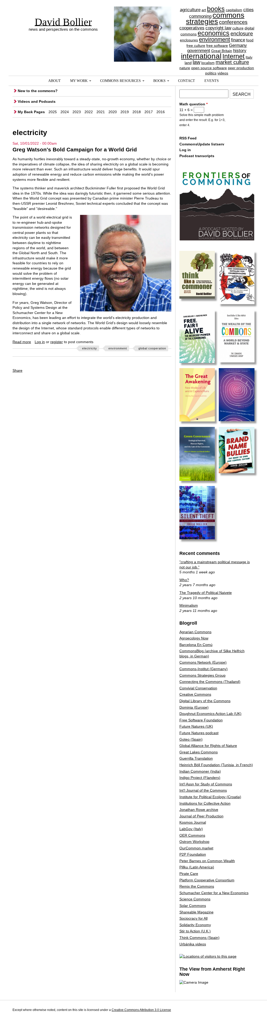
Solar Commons (192, 906)
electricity (89, 348)
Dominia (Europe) (194, 707)
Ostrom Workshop (194, 842)
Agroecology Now (193, 638)
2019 (124, 112)
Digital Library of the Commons (204, 701)
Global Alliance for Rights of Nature (208, 746)
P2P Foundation (192, 854)
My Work (79, 81)
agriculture (190, 9)
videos (222, 73)
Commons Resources (120, 81)
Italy (249, 57)
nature (184, 68)
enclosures (189, 40)
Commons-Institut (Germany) (203, 669)
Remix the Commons (196, 886)
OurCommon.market (196, 848)
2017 (148, 112)
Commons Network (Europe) (203, 662)
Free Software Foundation (201, 720)
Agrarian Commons (195, 632)
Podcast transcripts (196, 156)
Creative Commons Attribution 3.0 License (141, 1010)
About (54, 81)
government (198, 50)
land (188, 63)
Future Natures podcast (199, 733)
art (204, 10)
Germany (238, 45)
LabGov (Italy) (191, 829)
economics (213, 33)
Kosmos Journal (192, 822)
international (201, 56)
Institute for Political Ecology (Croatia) (210, 797)
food (249, 40)
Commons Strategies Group (202, 675)
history (239, 50)
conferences (233, 22)
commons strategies (215, 18)
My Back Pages (31, 112)
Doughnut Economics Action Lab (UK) (210, 714)
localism (208, 63)
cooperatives (191, 27)
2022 (88, 112)
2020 (112, 112)
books (216, 8)
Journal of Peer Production (201, 816)
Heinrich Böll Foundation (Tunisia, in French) (216, 765)
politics (210, 73)
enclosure (241, 33)
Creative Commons (195, 694)
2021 (100, 112)
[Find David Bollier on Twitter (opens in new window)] (249, 1010)
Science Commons (194, 899)
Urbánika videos (192, 944)
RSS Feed (188, 138)
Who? (184, 580)
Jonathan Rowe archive (198, 810)
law (196, 62)
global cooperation (152, 348)
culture (238, 28)
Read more (22, 342)
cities (248, 9)
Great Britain (221, 51)
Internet (233, 56)
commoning (200, 16)
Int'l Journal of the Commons (203, 790)
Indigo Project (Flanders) (199, 778)
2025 (52, 112)
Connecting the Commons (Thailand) (209, 682)
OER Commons (192, 835)
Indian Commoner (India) (200, 771)
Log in (40, 342)
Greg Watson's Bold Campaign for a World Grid (75, 149)
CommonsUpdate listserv (201, 144)
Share (17, 370)
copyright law (218, 27)
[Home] (142, 25)
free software (217, 45)
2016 (160, 112)
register (56, 342)
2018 (136, 112)
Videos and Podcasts (37, 101)
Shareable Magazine (196, 912)
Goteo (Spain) (191, 739)
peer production (241, 68)
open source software (209, 68)
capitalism (234, 10)
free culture (195, 45)
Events (211, 81)
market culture (232, 62)
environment (214, 39)
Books (159, 81)
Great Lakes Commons (198, 752)
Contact (186, 81)
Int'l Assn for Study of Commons (205, 784)
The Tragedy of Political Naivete (205, 593)
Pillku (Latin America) (196, 867)
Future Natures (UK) (196, 726)
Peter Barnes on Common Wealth (207, 861)
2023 (76, 112)
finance (238, 39)
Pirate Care (188, 874)
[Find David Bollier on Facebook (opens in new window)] (240, 1010)
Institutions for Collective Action (204, 803)
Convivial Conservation (198, 688)
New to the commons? (38, 91)
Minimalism (188, 605)
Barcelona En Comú (196, 645)
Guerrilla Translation (196, 758)
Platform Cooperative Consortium (206, 880)
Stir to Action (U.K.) (195, 931)
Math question (193, 104)
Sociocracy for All (193, 918)
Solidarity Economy (195, 925)
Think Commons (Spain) (199, 938)
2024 (64, 112)
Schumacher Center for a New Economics (213, 893)
